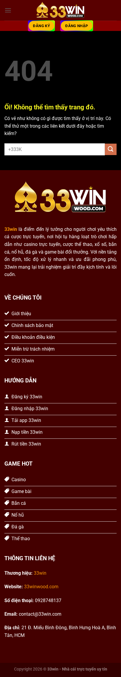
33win (40, 573)
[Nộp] (111, 149)
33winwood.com (41, 586)
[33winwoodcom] (60, 10)
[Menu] (7, 10)
